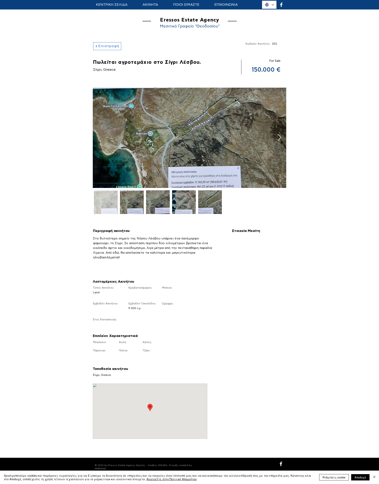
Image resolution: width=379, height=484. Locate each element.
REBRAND (100, 468)
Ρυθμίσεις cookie (334, 477)
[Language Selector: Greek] (269, 5)
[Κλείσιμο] (374, 477)
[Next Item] (279, 138)
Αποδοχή (360, 477)
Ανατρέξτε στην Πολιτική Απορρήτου (171, 479)
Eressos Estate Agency (189, 20)
